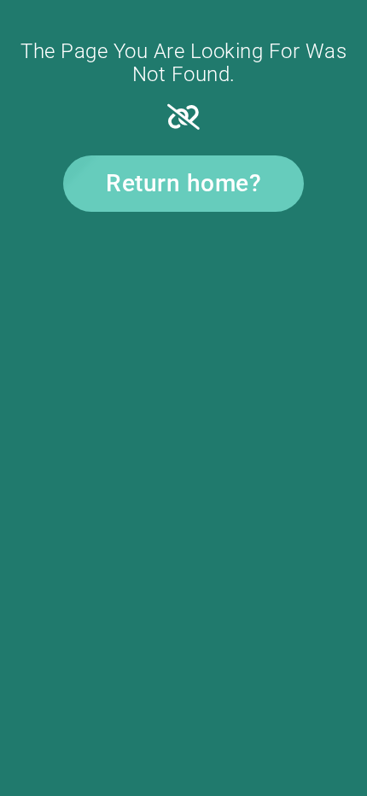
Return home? (183, 183)
